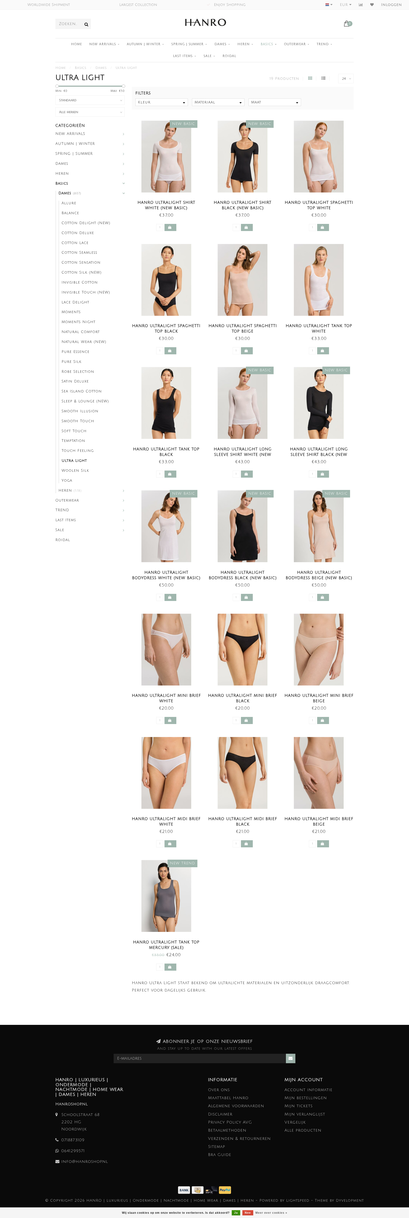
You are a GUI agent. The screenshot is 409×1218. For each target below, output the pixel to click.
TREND (323, 44)
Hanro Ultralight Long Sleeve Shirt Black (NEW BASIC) (319, 454)
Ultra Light (74, 460)
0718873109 (72, 1140)
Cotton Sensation (81, 262)
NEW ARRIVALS (102, 44)
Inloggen (391, 5)
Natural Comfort (81, 332)
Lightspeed (297, 1200)
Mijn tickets (299, 1106)
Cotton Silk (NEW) (82, 272)
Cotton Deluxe (78, 233)
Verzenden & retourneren (239, 1138)
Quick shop (169, 201)
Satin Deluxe (75, 381)
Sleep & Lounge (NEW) (85, 401)
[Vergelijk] (361, 5)
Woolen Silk (75, 470)
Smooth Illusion (80, 411)
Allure (69, 203)
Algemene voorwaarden (236, 1106)
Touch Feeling (78, 451)
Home (76, 44)
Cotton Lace (75, 243)
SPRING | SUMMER (187, 44)
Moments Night (78, 322)
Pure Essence (75, 352)
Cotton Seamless (79, 252)
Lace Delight (75, 302)
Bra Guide (219, 1154)
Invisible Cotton (80, 282)
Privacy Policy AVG (230, 1122)
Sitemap (216, 1146)
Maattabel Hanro (228, 1098)
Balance (70, 213)
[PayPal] (225, 1189)
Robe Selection (78, 371)
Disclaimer (220, 1114)
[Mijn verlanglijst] (372, 5)
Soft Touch (74, 431)
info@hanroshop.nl (84, 1161)
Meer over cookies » (271, 1212)
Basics (267, 44)
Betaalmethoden (227, 1130)
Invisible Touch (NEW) (86, 292)
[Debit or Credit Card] (212, 1189)
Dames (220, 44)
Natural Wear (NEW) (84, 342)
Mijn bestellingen (306, 1098)
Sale (208, 56)
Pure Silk (71, 362)
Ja (236, 1212)
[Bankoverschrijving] (185, 1189)
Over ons (219, 1090)
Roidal (229, 56)
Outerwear (295, 44)
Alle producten (303, 1130)
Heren (243, 44)
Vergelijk (295, 1122)
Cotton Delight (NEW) (86, 223)
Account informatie (309, 1090)
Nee (248, 1212)
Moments (71, 312)
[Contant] (198, 1189)
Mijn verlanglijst (305, 1114)
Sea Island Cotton (82, 391)
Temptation (73, 441)
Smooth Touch (78, 421)
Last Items (183, 56)
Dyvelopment (350, 1200)
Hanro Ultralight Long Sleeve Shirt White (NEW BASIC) (243, 454)
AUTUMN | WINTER (143, 44)
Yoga (67, 480)
